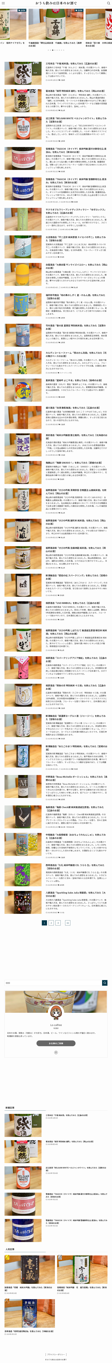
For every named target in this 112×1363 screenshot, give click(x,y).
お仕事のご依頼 (56, 1043)
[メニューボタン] (3, 3)
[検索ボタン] (108, 3)
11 (68, 923)
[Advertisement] (56, 952)
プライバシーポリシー (56, 1354)
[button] (48, 50)
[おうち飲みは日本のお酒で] (56, 3)
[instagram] (56, 1052)
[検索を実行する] (104, 983)
